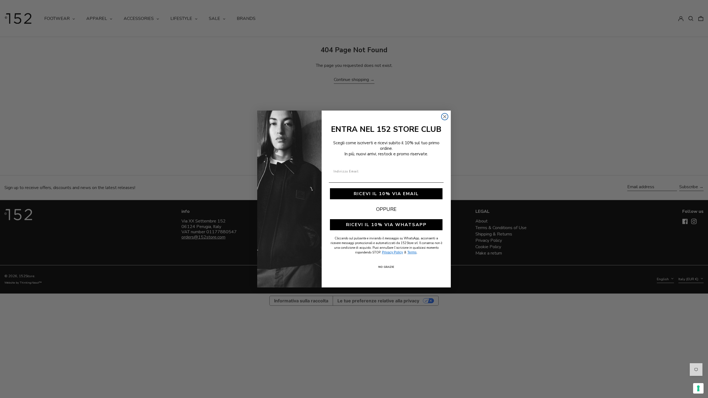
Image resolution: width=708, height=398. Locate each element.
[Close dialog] (444, 116)
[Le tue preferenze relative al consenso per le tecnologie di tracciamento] (698, 388)
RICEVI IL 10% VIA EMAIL (386, 194)
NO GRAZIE (386, 267)
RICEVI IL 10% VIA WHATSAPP (386, 225)
